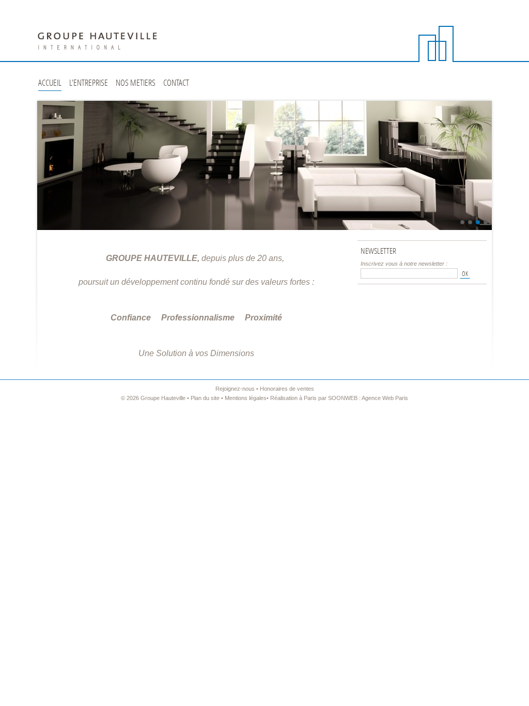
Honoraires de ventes (287, 389)
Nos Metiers (135, 83)
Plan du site (205, 398)
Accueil (49, 83)
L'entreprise (88, 83)
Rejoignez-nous (235, 389)
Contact (176, 83)
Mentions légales (246, 398)
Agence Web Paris (385, 398)
